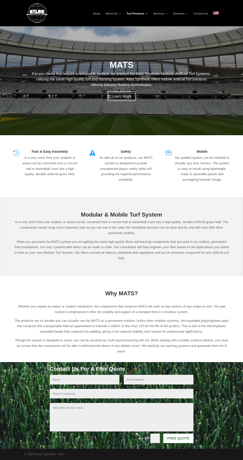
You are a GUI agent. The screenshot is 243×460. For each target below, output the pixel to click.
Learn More (121, 96)
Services (158, 13)
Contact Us (200, 13)
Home (96, 13)
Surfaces (179, 13)
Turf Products (135, 13)
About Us (112, 13)
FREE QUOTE (178, 438)
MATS (122, 65)
